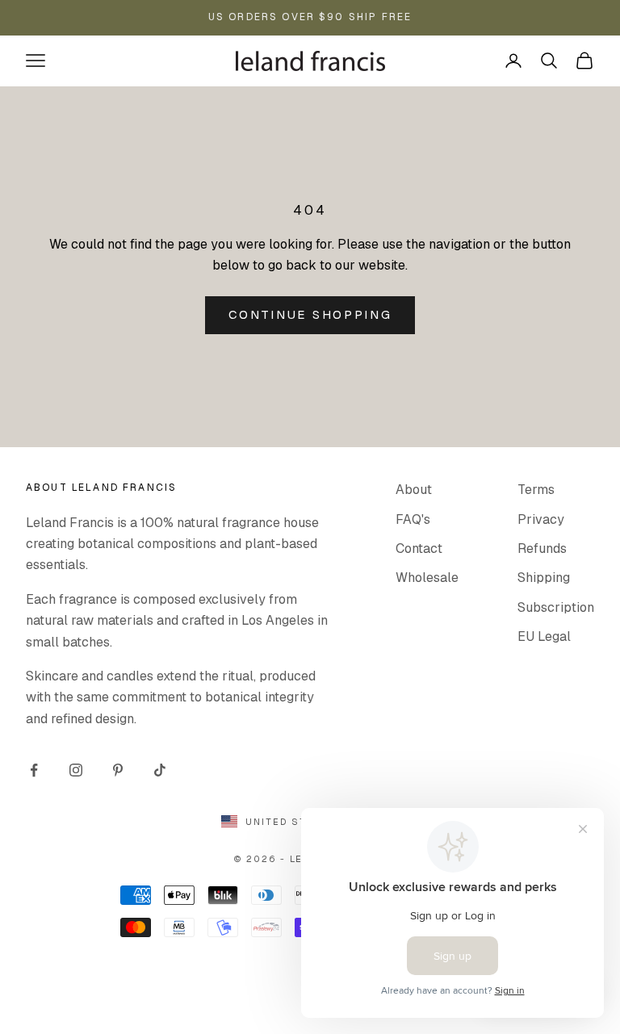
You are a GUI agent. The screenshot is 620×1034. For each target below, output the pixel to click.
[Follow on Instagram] (76, 770)
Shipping (543, 577)
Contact (419, 548)
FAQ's (413, 519)
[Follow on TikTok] (160, 770)
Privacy (540, 519)
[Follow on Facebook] (34, 770)
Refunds (542, 548)
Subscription (555, 607)
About (414, 489)
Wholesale (427, 577)
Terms (536, 489)
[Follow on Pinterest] (118, 770)
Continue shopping (310, 314)
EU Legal (544, 636)
